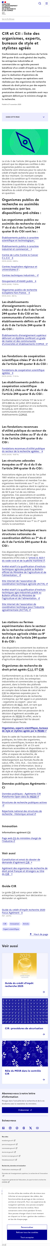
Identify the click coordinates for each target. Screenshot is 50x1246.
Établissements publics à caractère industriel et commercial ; (20, 248)
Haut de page (40, 934)
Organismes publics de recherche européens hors (19, 291)
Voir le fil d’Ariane (8, 19)
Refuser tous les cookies (27, 1232)
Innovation (14, 924)
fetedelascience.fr (8, 1160)
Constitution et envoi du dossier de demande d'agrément (21, 861)
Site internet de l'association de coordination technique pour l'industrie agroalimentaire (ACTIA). (23, 607)
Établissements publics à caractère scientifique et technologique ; (20, 239)
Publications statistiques (10, 1170)
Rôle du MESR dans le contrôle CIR (23, 1072)
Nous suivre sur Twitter (30, 1128)
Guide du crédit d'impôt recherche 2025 (19, 984)
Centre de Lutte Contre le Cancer (20, 256)
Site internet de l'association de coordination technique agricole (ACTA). (24, 582)
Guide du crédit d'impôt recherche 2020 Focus (23, 911)
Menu (46, 3)
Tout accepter (27, 1237)
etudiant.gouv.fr (7, 1140)
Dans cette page (13, 117)
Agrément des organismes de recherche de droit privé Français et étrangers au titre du (25, 871)
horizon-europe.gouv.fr (10, 1156)
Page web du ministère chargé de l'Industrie (21, 840)
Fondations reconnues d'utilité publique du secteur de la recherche (23, 450)
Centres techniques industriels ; (19, 275)
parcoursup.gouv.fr (8, 1144)
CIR (4, 924)
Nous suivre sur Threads (23, 1128)
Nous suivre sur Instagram (10, 1128)
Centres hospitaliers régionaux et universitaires (19, 268)
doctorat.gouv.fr (8, 1152)
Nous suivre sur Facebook (17, 1128)
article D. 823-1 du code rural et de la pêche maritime (23, 559)
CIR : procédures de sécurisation (24, 1028)
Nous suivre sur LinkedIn (3, 1128)
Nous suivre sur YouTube (37, 1128)
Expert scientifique (11, 929)
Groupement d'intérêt (18, 281)
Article (26, 924)
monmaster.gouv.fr (8, 1148)
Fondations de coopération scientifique (23, 372)
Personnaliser (27, 1227)
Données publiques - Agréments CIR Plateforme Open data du (21, 795)
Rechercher (39, 3)
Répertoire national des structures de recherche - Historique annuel (22, 813)
